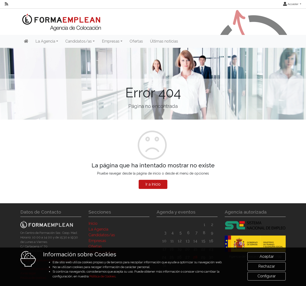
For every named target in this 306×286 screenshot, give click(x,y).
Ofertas (136, 41)
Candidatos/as (101, 235)
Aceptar (267, 256)
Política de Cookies (102, 276)
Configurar (266, 276)
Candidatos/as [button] (78, 41)
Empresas (97, 240)
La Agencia (98, 229)
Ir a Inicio (153, 184)
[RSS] (6, 4)
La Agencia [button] (45, 41)
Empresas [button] (111, 41)
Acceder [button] (293, 4)
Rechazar (266, 266)
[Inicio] (60, 19)
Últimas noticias (164, 41)
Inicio (93, 223)
